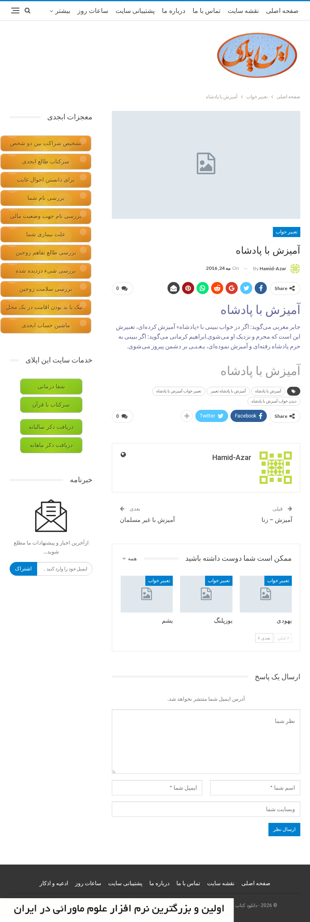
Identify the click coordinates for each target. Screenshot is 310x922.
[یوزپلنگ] (206, 594)
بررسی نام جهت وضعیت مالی (46, 216)
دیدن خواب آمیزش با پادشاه (273, 401)
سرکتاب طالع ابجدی (45, 162)
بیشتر (62, 11)
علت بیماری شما (45, 234)
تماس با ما (206, 11)
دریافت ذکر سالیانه (51, 427)
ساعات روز (93, 11)
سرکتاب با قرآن (51, 405)
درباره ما (173, 11)
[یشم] (147, 594)
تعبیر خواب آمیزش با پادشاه (178, 391)
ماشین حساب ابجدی (46, 325)
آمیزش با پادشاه (268, 391)
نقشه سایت (243, 11)
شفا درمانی (51, 387)
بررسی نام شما (46, 198)
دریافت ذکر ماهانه (51, 445)
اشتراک (23, 569)
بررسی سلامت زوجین (45, 289)
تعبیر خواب (286, 232)
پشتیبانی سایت (135, 11)
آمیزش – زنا (277, 520)
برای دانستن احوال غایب (46, 180)
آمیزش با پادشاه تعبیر (228, 391)
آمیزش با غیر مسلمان (147, 520)
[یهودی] (266, 594)
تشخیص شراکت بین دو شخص (46, 143)
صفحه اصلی (282, 11)
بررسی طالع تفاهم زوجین (46, 253)
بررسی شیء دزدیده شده (46, 271)
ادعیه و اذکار (54, 883)
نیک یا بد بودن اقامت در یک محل (44, 307)
